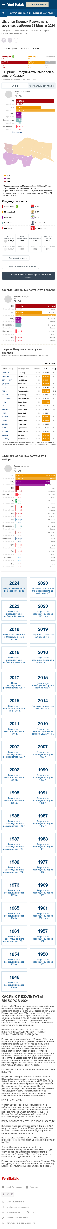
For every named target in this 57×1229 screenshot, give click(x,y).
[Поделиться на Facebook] (11, 40)
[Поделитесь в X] (4, 40)
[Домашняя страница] (3, 12)
